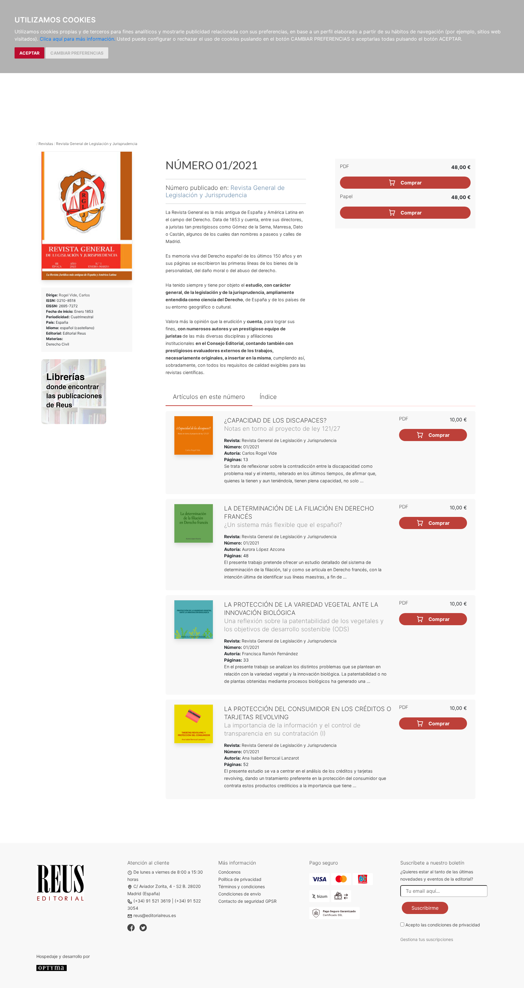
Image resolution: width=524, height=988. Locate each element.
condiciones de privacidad (454, 924)
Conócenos (229, 872)
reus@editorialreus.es (154, 915)
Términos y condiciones (241, 886)
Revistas (46, 143)
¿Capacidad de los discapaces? (275, 420)
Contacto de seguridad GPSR (247, 901)
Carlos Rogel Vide (259, 453)
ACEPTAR (29, 53)
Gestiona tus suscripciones (426, 939)
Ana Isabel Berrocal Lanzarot (270, 757)
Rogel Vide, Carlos (74, 295)
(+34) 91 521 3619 (152, 900)
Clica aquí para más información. (77, 39)
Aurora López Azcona (263, 549)
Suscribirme (424, 908)
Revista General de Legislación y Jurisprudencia (96, 143)
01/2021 (250, 446)
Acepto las (442, 924)
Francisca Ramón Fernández (270, 653)
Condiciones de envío (239, 893)
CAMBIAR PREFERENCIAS (76, 53)
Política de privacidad (239, 879)
